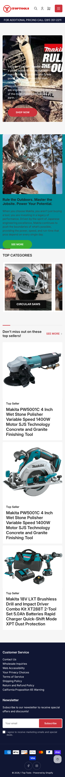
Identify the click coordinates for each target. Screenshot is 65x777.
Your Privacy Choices (16, 672)
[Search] (36, 8)
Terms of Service (13, 676)
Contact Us (9, 659)
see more (17, 244)
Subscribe (50, 723)
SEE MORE (53, 333)
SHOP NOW (22, 112)
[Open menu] (58, 8)
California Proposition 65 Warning (23, 689)
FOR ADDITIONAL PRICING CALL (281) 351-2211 (32, 20)
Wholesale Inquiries (15, 663)
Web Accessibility (14, 668)
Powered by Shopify (43, 772)
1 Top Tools (25, 772)
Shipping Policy (12, 681)
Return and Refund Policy (18, 685)
